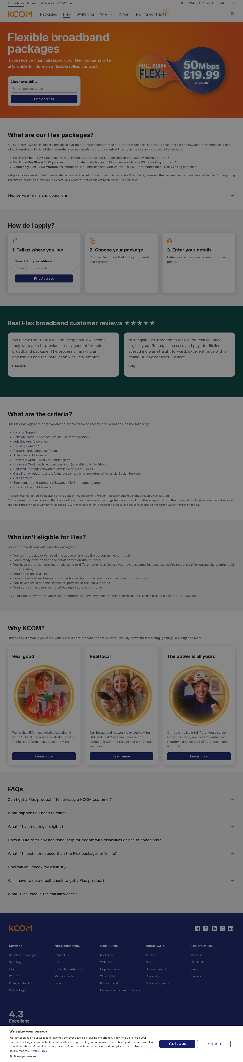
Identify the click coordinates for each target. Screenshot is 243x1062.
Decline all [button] (214, 1043)
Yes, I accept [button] (177, 1043)
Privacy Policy (38, 1050)
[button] (81, 1056)
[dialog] (121, 1044)
